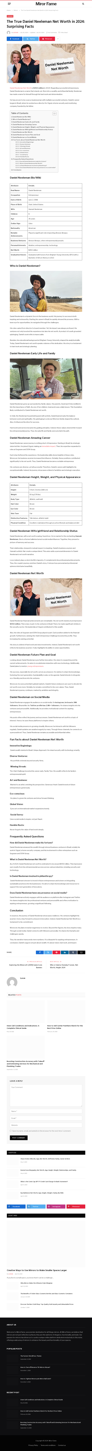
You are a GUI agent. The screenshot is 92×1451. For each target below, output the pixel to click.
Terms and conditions (48, 1445)
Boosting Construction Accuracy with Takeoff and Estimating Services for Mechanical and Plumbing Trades (25, 1064)
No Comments (52, 32)
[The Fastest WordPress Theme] (12, 1359)
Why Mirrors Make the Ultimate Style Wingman (36, 1283)
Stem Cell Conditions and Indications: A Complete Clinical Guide (23, 1027)
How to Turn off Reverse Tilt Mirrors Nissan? (35, 1367)
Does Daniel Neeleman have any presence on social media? (38, 167)
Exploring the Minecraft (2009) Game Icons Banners (25, 966)
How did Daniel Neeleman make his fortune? (33, 161)
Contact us (62, 1445)
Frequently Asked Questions (23, 159)
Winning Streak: (25, 146)
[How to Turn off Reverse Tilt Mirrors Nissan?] (12, 1370)
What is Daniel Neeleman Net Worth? (31, 163)
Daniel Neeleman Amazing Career (25, 124)
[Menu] (9, 3)
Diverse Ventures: (25, 144)
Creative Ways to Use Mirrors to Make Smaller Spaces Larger (37, 1270)
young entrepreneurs (35, 666)
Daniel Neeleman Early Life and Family (26, 122)
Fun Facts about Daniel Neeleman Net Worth (29, 140)
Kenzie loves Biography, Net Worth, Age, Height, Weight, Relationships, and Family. (48, 1170)
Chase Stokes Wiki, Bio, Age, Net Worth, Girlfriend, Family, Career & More (45, 1159)
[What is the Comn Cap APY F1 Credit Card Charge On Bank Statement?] (13, 1184)
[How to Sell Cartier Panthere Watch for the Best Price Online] (66, 1011)
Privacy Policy (33, 1445)
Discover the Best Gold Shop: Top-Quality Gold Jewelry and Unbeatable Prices (47, 1304)
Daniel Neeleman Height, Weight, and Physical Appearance (33, 127)
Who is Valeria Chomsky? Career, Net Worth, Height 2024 (64, 966)
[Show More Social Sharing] (58, 39)
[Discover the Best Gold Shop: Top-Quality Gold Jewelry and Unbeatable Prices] (13, 1307)
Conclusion (17, 170)
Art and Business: (25, 148)
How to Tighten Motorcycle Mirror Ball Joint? (35, 1379)
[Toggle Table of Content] (53, 114)
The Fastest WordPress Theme (30, 1356)
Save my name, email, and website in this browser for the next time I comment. (41, 1131)
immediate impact (49, 446)
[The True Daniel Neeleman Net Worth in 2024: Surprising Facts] (46, 63)
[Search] (83, 3)
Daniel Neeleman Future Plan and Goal (26, 135)
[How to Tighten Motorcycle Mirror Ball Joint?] (12, 1381)
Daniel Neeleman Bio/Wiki (21, 117)
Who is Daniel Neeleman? (22, 119)
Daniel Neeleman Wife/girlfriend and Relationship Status (33, 129)
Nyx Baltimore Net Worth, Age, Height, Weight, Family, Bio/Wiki (42, 1193)
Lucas (15, 32)
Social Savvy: (24, 154)
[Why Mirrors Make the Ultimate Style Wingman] (13, 1286)
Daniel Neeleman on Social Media (24, 137)
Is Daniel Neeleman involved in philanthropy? (33, 165)
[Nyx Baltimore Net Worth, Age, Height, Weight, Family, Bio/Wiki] (13, 1195)
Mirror (10, 16)
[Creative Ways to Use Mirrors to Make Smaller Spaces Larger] (46, 1244)
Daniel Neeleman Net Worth (20, 88)
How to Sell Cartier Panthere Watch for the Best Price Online (65, 1027)
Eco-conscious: (24, 150)
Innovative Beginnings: (27, 142)
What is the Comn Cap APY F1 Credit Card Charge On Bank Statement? (44, 1182)
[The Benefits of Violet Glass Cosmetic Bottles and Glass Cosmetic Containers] (13, 1296)
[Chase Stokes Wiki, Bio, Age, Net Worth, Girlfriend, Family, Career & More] (13, 1161)
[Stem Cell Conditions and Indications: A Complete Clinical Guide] (26, 1011)
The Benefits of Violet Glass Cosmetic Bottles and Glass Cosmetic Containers (47, 1294)
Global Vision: (24, 152)
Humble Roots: (24, 156)
